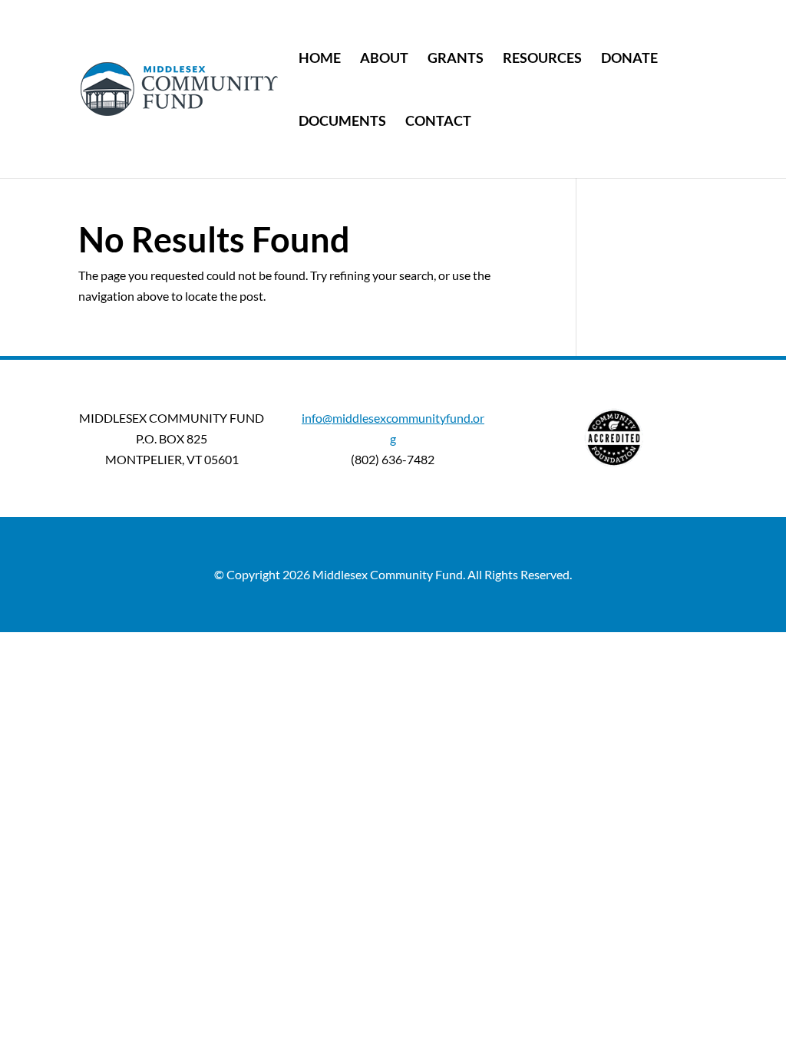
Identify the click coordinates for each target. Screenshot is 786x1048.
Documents (342, 122)
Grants (456, 59)
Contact (438, 122)
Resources (542, 59)
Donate (629, 59)
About (384, 59)
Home (320, 59)
